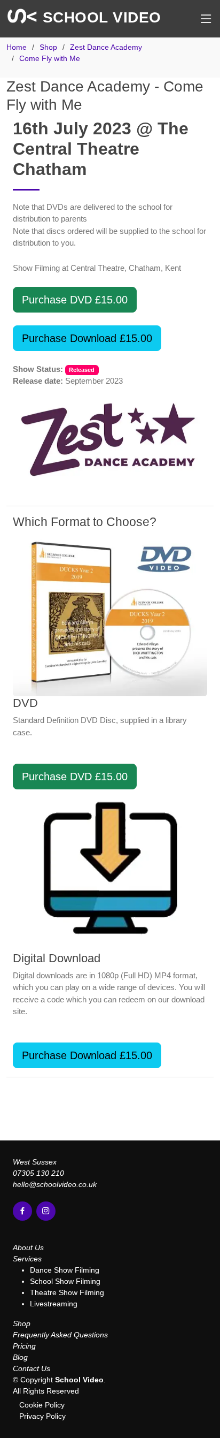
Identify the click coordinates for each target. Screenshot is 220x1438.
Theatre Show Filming (67, 1292)
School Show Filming (65, 1281)
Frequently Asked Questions (60, 1334)
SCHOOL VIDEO (99, 17)
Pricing (24, 1346)
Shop (21, 1323)
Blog (20, 1357)
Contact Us (31, 1368)
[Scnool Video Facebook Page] (22, 1211)
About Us (28, 1247)
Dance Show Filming (64, 1270)
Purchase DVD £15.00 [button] (75, 300)
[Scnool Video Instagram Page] (46, 1211)
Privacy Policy (42, 1416)
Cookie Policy (42, 1405)
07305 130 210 (38, 1173)
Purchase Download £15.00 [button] (87, 338)
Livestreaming (53, 1303)
